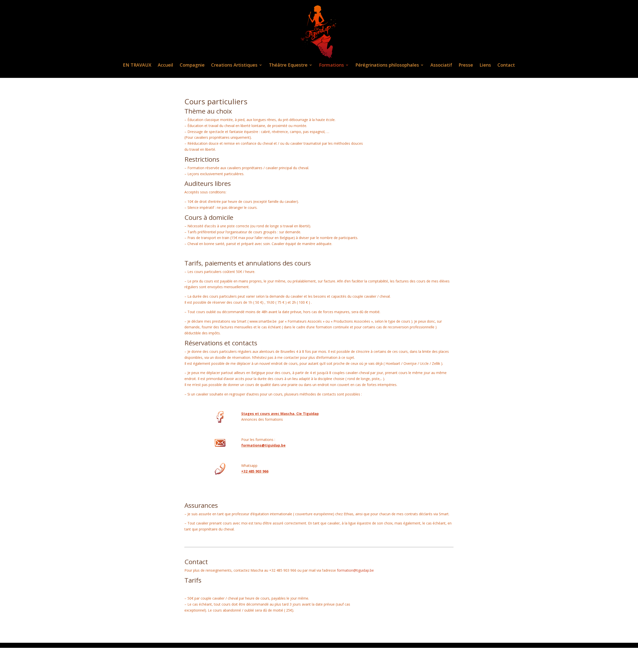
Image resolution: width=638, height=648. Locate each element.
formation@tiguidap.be (355, 570)
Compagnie (192, 65)
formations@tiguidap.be (263, 445)
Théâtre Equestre (288, 65)
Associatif (441, 65)
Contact (506, 65)
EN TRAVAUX (137, 65)
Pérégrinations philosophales (387, 65)
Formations (331, 65)
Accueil (165, 65)
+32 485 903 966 (254, 471)
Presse (466, 65)
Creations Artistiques (234, 65)
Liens (485, 65)
